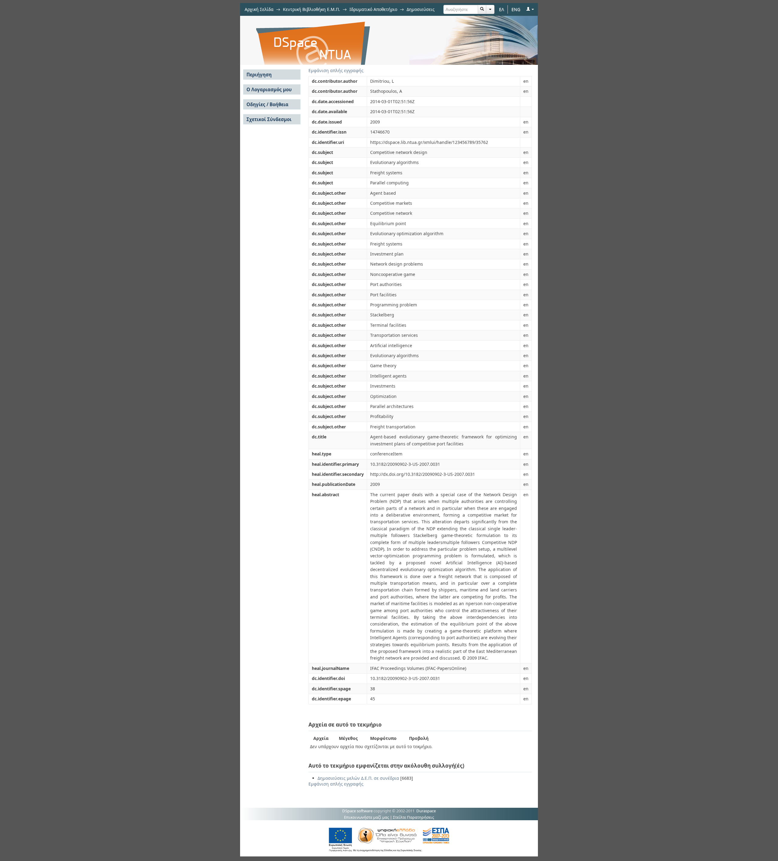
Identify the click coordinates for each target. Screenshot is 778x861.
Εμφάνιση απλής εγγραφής (335, 70)
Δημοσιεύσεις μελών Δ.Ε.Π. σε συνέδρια (358, 778)
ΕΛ (501, 9)
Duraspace (426, 811)
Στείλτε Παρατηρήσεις (413, 817)
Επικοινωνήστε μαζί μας (366, 817)
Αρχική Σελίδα (259, 9)
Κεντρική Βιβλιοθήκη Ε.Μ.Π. (311, 9)
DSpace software (357, 811)
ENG (515, 9)
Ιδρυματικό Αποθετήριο (373, 9)
